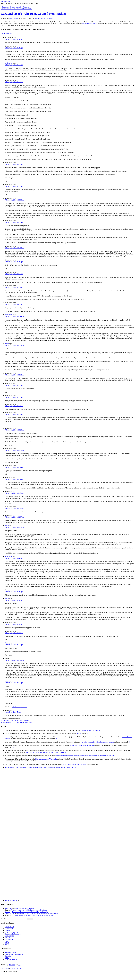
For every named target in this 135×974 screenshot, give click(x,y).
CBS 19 (7, 930)
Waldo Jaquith (13, 18)
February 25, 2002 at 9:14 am (14, 406)
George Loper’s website (89, 23)
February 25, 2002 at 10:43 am (14, 450)
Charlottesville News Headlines (14, 954)
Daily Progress (9, 936)
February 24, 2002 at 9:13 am (14, 186)
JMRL (7, 958)
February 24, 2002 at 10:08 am (14, 200)
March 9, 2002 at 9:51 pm (13, 712)
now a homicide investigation (91, 730)
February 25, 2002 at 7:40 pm (14, 645)
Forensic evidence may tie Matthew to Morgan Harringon (29, 910)
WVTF (7, 944)
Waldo (7, 343)
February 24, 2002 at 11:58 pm (14, 345)
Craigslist (8, 956)
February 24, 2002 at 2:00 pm (14, 262)
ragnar (7, 681)
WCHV (7, 941)
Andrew (7, 912)
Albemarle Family (10, 952)
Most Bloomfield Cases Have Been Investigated (16, 9)
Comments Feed (17, 968)
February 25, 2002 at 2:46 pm (14, 558)
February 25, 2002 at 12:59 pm (14, 527)
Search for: (4, 919)
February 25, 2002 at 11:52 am (14, 493)
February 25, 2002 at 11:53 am (14, 508)
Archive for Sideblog (11, 900)
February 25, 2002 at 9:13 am (14, 397)
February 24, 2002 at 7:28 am (14, 164)
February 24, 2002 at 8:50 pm (14, 304)
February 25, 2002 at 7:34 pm (14, 633)
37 (48, 18)
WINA (7, 943)
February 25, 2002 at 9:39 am (14, 414)
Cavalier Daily (9, 928)
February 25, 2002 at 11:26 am (14, 467)
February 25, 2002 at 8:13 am (14, 385)
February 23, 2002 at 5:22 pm (14, 65)
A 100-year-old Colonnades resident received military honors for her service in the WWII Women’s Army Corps (40, 767)
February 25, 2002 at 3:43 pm (14, 600)
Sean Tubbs (8, 908)
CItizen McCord (10, 913)
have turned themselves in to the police (82, 745)
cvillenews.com (5, 1)
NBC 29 (7, 937)
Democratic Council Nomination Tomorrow (15, 7)
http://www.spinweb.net (19, 707)
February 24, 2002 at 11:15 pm (14, 316)
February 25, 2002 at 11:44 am (14, 479)
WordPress (12, 965)
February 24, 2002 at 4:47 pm (14, 274)
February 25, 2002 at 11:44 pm (14, 660)
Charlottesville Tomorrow (13, 934)
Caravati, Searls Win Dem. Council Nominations (33, 13)
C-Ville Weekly (9, 927)
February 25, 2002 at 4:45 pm (14, 624)
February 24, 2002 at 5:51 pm (14, 287)
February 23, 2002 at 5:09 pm (14, 48)
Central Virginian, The (12, 932)
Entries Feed (5, 968)
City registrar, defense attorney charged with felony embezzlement (37, 913)
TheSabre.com (9, 939)
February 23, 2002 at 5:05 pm (14, 39)
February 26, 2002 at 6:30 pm (14, 683)
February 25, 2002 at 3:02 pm (14, 591)
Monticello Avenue (11, 959)
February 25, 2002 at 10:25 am (14, 430)
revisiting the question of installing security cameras (98, 742)
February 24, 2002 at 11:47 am (14, 248)
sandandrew (8, 63)
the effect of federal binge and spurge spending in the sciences (44, 752)
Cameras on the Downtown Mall (24, 908)
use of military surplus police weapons (74, 764)
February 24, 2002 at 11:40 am (14, 222)
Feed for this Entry (6, 33)
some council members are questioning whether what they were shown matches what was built (84, 755)
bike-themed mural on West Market (46, 759)
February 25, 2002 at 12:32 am (14, 375)
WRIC (79, 733)
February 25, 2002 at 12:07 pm (14, 517)
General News (38, 18)
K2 (19, 965)
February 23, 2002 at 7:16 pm (14, 82)
